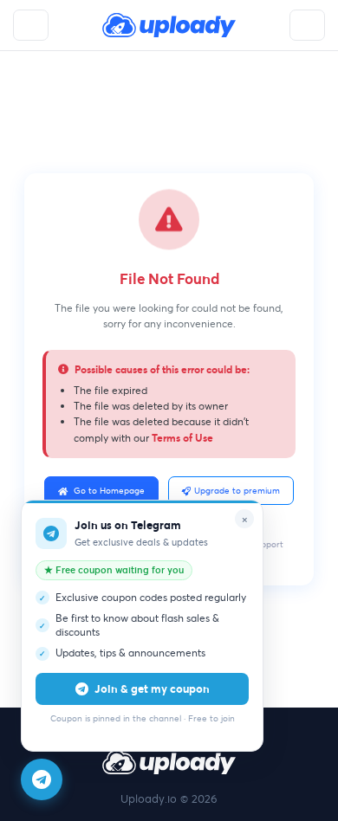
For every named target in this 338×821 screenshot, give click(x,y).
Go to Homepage (109, 490)
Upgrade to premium (237, 490)
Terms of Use (182, 437)
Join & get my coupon (152, 688)
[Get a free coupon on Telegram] (41, 779)
